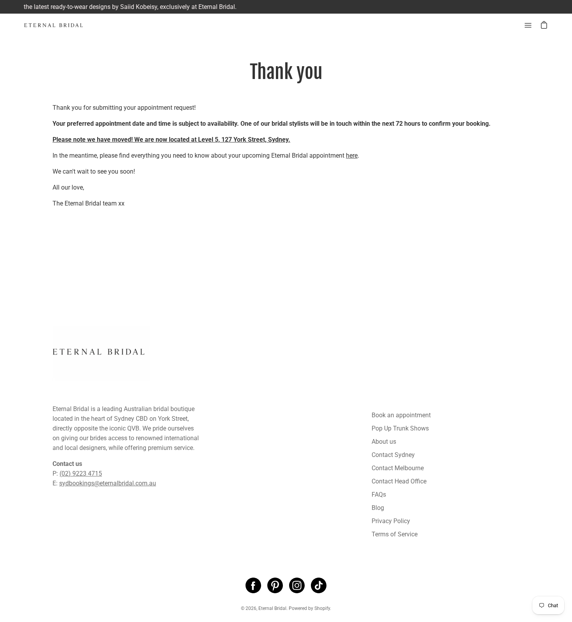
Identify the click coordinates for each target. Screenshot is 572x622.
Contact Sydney (393, 455)
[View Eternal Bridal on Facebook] (253, 585)
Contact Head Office (399, 481)
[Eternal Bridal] (60, 25)
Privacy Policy (391, 521)
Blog (378, 507)
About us (384, 441)
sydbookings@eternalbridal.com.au (107, 483)
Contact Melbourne (398, 468)
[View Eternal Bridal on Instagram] (297, 585)
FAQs (379, 494)
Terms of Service (395, 534)
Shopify (322, 608)
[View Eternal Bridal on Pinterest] (275, 585)
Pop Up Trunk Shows (400, 428)
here (352, 155)
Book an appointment (401, 415)
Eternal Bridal (272, 608)
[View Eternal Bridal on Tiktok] (318, 585)
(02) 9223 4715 (81, 473)
